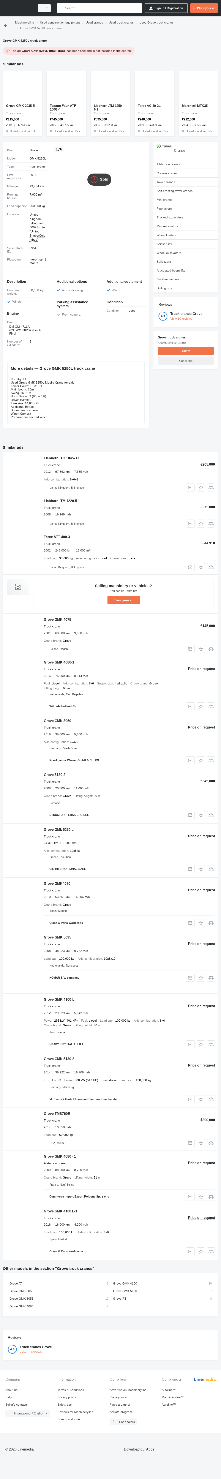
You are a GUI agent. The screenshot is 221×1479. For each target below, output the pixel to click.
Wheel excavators (169, 252)
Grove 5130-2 (54, 775)
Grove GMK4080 (57, 883)
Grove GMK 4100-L (59, 999)
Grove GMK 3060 (57, 721)
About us (11, 1390)
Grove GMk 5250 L (59, 829)
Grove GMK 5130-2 (59, 1059)
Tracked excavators (170, 217)
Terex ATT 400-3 (57, 537)
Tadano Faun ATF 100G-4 (63, 107)
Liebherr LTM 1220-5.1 (62, 501)
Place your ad (124, 600)
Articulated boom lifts (171, 270)
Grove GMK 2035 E (20, 105)
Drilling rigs (164, 288)
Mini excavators (167, 226)
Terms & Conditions (70, 1390)
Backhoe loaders (168, 279)
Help (8, 1397)
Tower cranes (166, 182)
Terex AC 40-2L (149, 105)
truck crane (37, 166)
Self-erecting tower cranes (175, 191)
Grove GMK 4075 (57, 619)
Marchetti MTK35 (195, 105)
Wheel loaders (166, 235)
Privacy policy (66, 1397)
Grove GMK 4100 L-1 (60, 1211)
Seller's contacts (16, 1404)
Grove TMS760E (57, 1114)
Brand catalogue (68, 1419)
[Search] (61, 8)
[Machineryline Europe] (18, 8)
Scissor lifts (164, 244)
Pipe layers (164, 208)
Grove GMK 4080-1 (59, 662)
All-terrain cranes (168, 164)
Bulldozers (164, 261)
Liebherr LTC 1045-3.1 (62, 458)
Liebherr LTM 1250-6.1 (108, 107)
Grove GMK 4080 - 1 (60, 1156)
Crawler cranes (167, 173)
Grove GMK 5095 (57, 937)
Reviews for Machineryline (75, 1412)
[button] (201, 487)
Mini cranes (164, 199)
